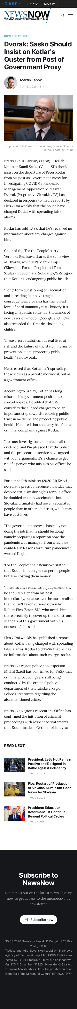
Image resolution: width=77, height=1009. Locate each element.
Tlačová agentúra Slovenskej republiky (31, 950)
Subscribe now (41, 920)
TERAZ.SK (32, 4)
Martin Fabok (31, 80)
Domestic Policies (16, 36)
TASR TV (49, 4)
